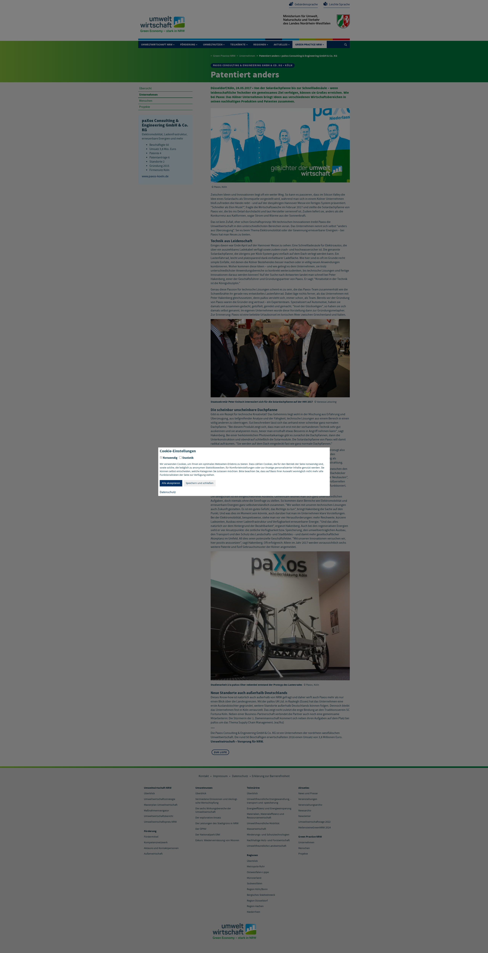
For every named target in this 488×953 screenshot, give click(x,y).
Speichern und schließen (200, 483)
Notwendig (170, 458)
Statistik (188, 458)
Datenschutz (168, 492)
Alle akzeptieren (171, 483)
